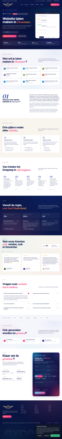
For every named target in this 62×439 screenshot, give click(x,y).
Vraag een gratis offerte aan (9, 36)
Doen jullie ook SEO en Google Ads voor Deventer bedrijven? (14, 308)
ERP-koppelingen (23, 412)
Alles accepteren (55, 435)
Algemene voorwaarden (20, 422)
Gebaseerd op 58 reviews (54, 246)
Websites (22, 407)
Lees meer (44, 265)
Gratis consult (7, 416)
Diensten (26, 4)
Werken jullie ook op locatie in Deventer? (41, 293)
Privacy (26, 422)
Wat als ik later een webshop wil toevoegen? (42, 307)
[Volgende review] (59, 262)
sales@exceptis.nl (57, 422)
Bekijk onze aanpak (22, 36)
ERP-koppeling (38, 378)
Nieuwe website (38, 376)
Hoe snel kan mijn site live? (9, 303)
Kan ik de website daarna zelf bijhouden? (41, 303)
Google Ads (54, 376)
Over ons (49, 407)
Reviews (37, 4)
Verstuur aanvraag (40, 392)
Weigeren (40, 435)
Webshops (22, 409)
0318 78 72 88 (49, 422)
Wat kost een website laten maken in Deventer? (13, 293)
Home (22, 4)
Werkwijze (32, 4)
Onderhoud (44, 378)
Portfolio (49, 409)
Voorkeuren (46, 435)
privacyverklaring (45, 389)
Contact (41, 4)
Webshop (45, 376)
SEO (49, 376)
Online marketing (23, 410)
